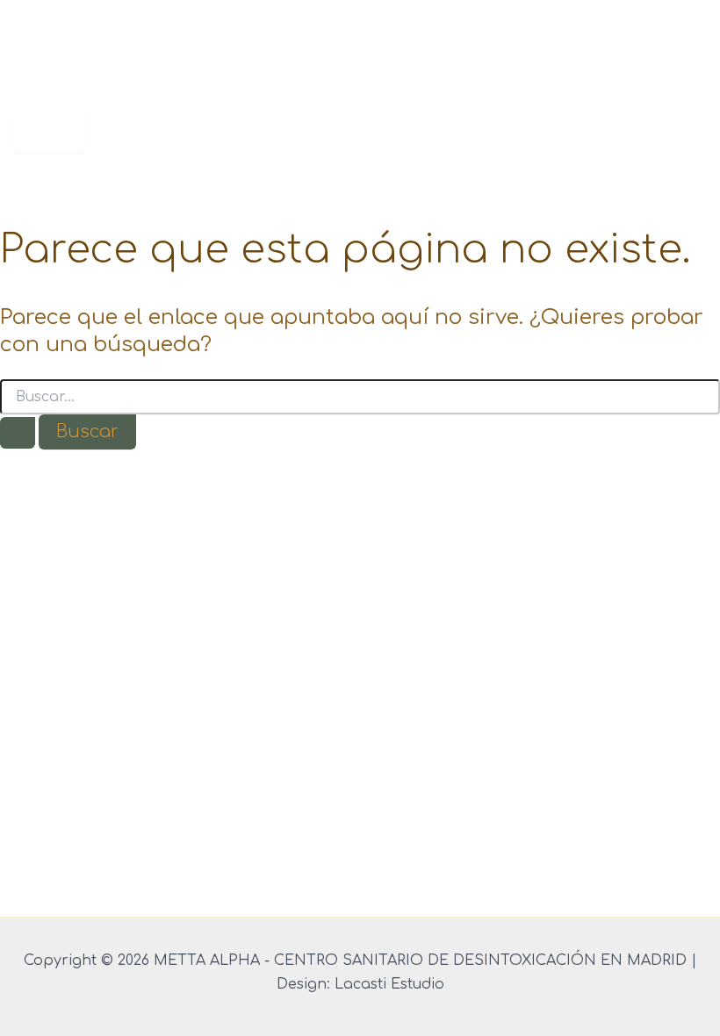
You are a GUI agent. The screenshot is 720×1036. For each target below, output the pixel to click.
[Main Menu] (49, 133)
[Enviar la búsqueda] (17, 433)
